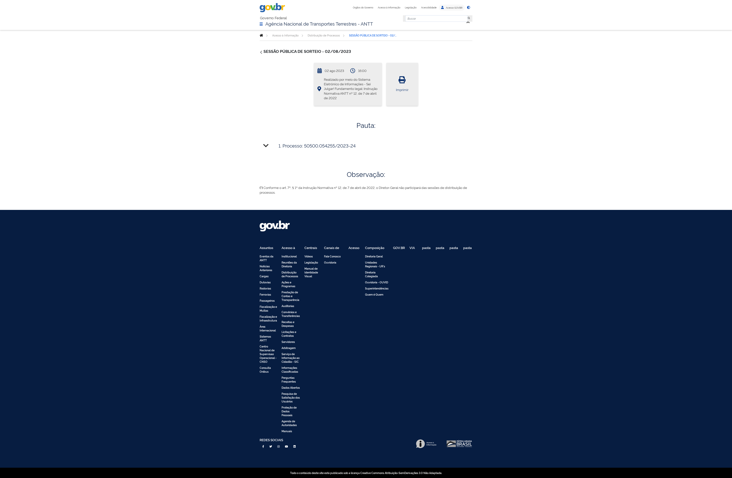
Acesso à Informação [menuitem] (290, 248)
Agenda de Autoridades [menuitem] (289, 423)
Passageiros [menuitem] (267, 300)
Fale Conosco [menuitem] (332, 256)
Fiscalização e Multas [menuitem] (268, 308)
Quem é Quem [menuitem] (374, 294)
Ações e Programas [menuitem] (288, 284)
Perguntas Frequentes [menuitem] (289, 379)
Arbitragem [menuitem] (289, 348)
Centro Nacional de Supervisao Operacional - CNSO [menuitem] (268, 353)
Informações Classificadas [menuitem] (290, 369)
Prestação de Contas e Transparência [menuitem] (290, 295)
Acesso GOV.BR (453, 7)
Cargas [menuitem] (264, 276)
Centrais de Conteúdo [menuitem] (311, 248)
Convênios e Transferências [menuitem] (291, 314)
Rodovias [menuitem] (265, 288)
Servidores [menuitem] (288, 341)
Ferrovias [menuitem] (265, 294)
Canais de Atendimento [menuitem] (334, 248)
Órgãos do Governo (363, 7)
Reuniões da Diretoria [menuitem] (289, 264)
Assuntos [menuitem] (266, 248)
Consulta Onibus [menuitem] (265, 369)
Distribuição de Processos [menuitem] (290, 274)
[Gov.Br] (272, 7)
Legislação (411, 7)
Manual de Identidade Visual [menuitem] (311, 272)
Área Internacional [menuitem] (268, 328)
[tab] (366, 145)
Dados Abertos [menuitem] (291, 387)
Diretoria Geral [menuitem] (374, 256)
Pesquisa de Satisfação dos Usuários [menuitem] (291, 397)
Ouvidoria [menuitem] (330, 262)
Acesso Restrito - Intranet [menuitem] (354, 248)
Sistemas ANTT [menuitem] (265, 338)
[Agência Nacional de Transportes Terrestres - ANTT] (261, 35)
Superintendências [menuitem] (376, 288)
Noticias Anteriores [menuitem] (266, 268)
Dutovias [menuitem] (265, 282)
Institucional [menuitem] (289, 256)
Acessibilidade (429, 7)
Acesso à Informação (389, 7)
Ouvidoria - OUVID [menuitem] (376, 282)
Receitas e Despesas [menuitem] (288, 323)
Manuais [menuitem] (287, 431)
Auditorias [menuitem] (288, 306)
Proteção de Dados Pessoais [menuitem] (289, 411)
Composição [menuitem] (374, 248)
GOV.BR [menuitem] (399, 248)
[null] (469, 18)
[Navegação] (261, 24)
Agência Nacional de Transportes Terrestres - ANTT (319, 23)
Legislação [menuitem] (311, 262)
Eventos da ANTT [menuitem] (266, 258)
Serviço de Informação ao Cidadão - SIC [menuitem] (290, 357)
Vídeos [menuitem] (308, 256)
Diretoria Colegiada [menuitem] (371, 274)
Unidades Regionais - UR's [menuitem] (375, 264)
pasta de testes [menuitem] (426, 248)
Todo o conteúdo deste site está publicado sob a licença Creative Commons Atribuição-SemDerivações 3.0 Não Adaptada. (366, 473)
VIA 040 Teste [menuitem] (413, 248)
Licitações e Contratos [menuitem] (289, 333)
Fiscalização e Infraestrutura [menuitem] (268, 318)
